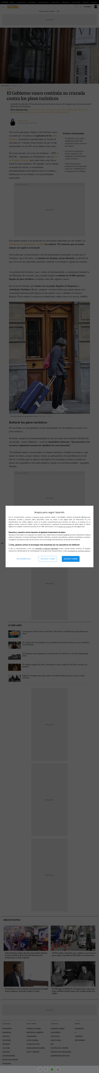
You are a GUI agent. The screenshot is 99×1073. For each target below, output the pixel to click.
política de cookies (65, 527)
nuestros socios (38, 517)
